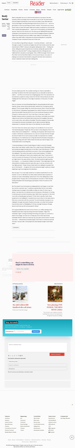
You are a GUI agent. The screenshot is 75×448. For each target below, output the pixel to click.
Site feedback (52, 420)
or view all (18, 272)
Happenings (23, 416)
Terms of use (25, 441)
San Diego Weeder (65, 418)
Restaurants (37, 428)
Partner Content (9, 430)
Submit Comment (55, 354)
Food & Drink (37, 416)
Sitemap (44, 440)
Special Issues (9, 424)
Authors (7, 420)
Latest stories (8, 422)
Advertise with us (36, 440)
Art (21, 418)
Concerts (22, 420)
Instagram (52, 428)
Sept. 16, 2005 (8, 28)
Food (54, 9)
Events (26, 9)
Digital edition (33, 441)
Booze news (37, 422)
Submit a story (52, 422)
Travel (22, 430)
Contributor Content (10, 428)
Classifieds (14, 9)
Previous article (18, 284)
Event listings (24, 424)
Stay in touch (52, 416)
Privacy (49, 440)
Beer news (36, 420)
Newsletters (52, 418)
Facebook (52, 424)
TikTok (51, 430)
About (13, 440)
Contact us (27, 440)
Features (7, 416)
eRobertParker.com (42, 23)
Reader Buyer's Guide (10, 432)
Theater (49, 9)
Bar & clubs (37, 418)
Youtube (52, 432)
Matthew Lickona (4, 25)
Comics (7, 426)
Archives (6, 9)
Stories (21, 9)
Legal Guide (60, 9)
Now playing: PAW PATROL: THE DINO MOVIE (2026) (54, 307)
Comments (16, 227)
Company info (64, 416)
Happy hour (37, 426)
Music (38, 9)
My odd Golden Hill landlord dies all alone (22, 306)
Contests (32, 9)
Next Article (57, 284)
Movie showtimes (25, 426)
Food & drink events (39, 424)
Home (9, 440)
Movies (43, 9)
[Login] (72, 3)
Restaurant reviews (39, 430)
